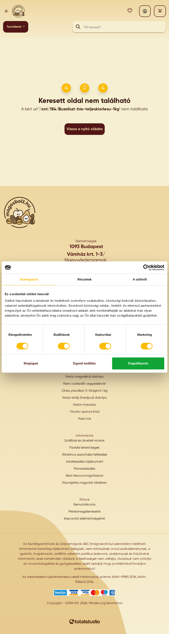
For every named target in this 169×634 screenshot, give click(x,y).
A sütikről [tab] (140, 279)
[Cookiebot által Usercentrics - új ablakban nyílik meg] (146, 267)
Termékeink (14, 26)
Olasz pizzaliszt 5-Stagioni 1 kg (84, 390)
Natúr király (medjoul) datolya (84, 397)
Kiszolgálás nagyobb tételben (84, 482)
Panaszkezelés (84, 468)
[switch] (64, 346)
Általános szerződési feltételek (84, 454)
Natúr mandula (84, 405)
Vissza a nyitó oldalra (85, 129)
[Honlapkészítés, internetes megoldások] (84, 621)
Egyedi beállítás (84, 363)
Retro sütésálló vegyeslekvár (84, 383)
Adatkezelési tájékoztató (84, 461)
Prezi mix (84, 419)
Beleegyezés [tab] (29, 279)
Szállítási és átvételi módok (84, 440)
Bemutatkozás (84, 504)
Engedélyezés (138, 363)
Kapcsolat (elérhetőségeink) (84, 518)
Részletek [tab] (84, 279)
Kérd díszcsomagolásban (84, 475)
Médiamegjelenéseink (84, 511)
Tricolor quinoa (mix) (85, 412)
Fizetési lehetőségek (84, 447)
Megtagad (31, 363)
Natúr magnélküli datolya (84, 376)
